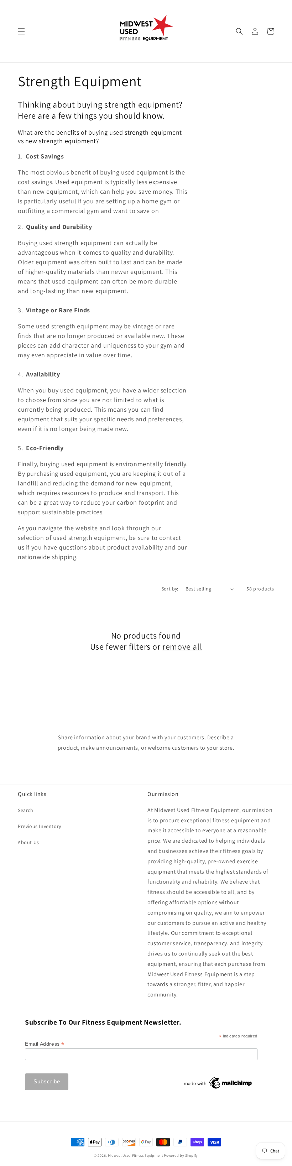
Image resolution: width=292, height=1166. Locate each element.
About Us (28, 842)
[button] (21, 31)
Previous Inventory (39, 826)
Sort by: (169, 588)
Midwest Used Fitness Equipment (136, 1155)
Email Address (44, 1044)
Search (25, 810)
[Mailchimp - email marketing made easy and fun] (218, 1089)
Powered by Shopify (181, 1155)
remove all (182, 646)
